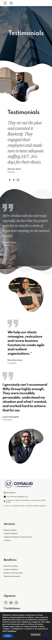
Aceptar (7, 636)
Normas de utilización (12, 576)
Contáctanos (12, 608)
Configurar (12, 631)
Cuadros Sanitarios (11, 569)
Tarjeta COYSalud (10, 533)
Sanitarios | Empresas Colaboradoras (18, 537)
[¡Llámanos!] (46, 634)
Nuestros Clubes (10, 530)
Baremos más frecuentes (13, 573)
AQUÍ (48, 622)
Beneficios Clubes (11, 566)
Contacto (7, 540)
